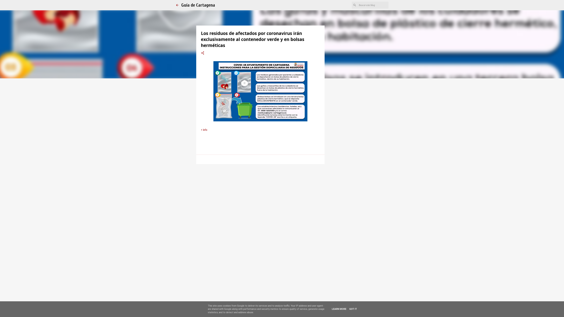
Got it (353, 309)
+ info (204, 129)
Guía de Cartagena (198, 5)
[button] (202, 53)
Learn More (339, 309)
